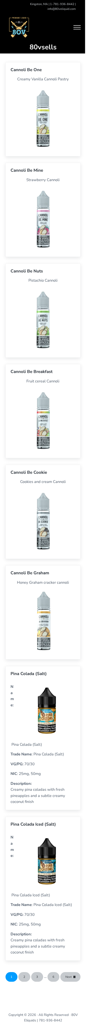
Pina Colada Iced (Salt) (33, 824)
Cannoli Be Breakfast (32, 372)
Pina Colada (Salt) (29, 674)
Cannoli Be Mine (27, 170)
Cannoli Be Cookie (29, 472)
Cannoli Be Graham (30, 573)
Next (68, 977)
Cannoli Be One (26, 70)
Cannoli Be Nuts (27, 271)
